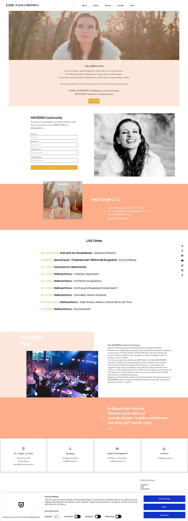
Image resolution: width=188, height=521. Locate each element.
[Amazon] (182, 245)
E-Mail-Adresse (36, 157)
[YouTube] (182, 260)
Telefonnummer (36, 149)
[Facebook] (182, 275)
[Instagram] (182, 270)
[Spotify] (182, 255)
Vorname (34, 134)
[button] (62, 374)
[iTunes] (182, 250)
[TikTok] (182, 265)
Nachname (34, 141)
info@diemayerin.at (70, 461)
